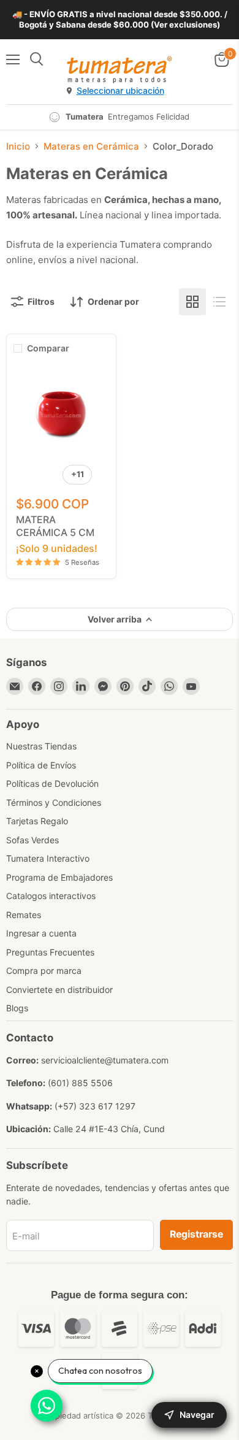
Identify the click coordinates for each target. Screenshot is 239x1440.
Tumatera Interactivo (47, 858)
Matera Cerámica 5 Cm (55, 525)
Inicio (18, 146)
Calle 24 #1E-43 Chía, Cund (109, 1129)
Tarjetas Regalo (37, 821)
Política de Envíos (41, 765)
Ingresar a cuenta (41, 933)
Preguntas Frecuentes (50, 952)
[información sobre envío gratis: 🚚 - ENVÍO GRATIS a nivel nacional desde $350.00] (119, 19)
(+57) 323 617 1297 (95, 1106)
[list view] (219, 301)
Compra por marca (44, 970)
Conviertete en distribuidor (59, 989)
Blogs (17, 1008)
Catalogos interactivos (51, 895)
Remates (23, 915)
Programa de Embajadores (59, 877)
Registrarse (196, 1234)
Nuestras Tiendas (41, 746)
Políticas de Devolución (52, 783)
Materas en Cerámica (91, 146)
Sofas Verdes (32, 840)
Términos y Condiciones (53, 802)
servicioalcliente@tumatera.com (105, 1060)
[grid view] (192, 301)
